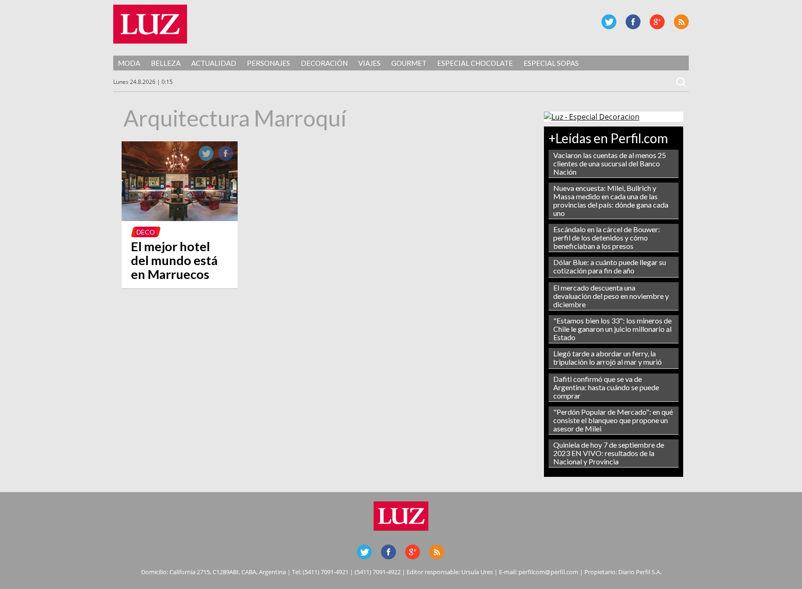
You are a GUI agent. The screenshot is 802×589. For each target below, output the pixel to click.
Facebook (633, 21)
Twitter (609, 21)
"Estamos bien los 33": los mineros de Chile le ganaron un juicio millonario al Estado (612, 329)
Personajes (268, 63)
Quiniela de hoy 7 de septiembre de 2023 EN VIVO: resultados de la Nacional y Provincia (608, 453)
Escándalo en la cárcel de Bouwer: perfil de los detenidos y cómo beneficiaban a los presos (606, 237)
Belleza (166, 63)
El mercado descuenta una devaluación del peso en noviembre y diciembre (611, 296)
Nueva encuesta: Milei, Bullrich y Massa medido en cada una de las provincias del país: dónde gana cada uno (610, 200)
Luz (150, 24)
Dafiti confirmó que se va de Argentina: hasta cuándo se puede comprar (606, 387)
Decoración (324, 63)
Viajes (369, 63)
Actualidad (213, 63)
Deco (145, 232)
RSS (681, 21)
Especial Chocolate (475, 63)
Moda (129, 63)
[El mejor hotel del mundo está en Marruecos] (180, 218)
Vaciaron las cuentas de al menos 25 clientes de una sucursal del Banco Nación (609, 163)
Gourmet (409, 63)
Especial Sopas (551, 63)
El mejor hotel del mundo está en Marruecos (174, 260)
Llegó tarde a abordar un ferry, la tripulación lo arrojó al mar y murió (607, 357)
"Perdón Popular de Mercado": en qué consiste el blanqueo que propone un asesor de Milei (613, 420)
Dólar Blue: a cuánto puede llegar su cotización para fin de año (609, 266)
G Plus (657, 21)
